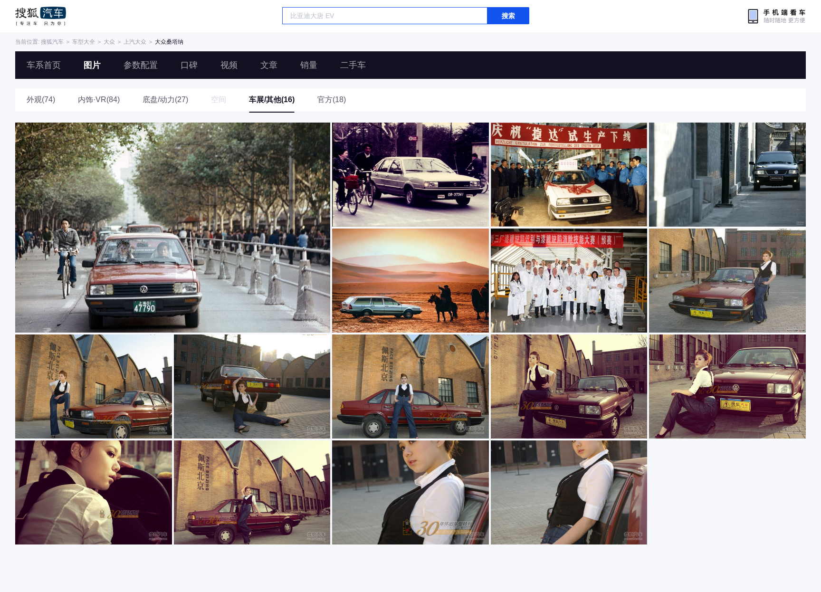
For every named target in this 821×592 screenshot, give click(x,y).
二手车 (353, 65)
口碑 (189, 65)
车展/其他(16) (272, 99)
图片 (92, 65)
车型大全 (83, 41)
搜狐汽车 (40, 16)
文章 (268, 65)
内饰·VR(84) (99, 99)
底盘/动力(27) (165, 99)
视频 (229, 65)
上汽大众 (135, 41)
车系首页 (44, 65)
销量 (308, 65)
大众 (109, 41)
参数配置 (141, 65)
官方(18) (331, 99)
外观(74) (41, 99)
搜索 (508, 15)
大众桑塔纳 (169, 41)
